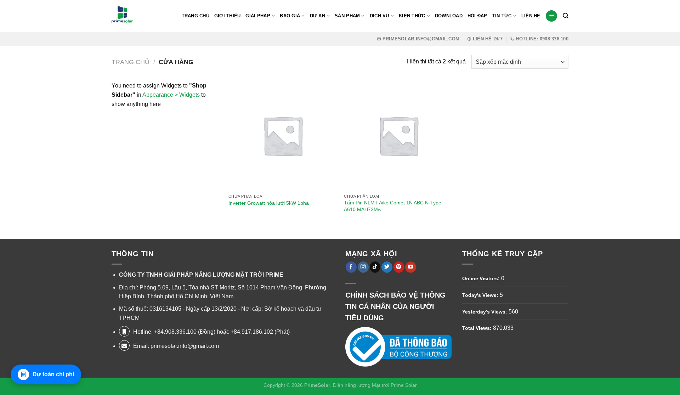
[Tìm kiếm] (565, 16)
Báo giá (290, 15)
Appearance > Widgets (171, 95)
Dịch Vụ (379, 15)
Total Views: (477, 328)
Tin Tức (502, 15)
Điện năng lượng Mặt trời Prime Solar (375, 385)
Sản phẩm (347, 15)
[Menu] (551, 16)
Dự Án (317, 15)
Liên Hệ (530, 15)
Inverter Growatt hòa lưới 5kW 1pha (268, 203)
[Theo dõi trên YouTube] (410, 266)
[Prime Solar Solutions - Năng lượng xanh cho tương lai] (122, 16)
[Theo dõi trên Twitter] (386, 266)
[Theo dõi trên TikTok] (375, 266)
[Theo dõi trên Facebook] (351, 266)
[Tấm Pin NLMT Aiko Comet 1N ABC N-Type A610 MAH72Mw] (398, 135)
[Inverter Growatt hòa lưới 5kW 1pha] (282, 135)
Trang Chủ (195, 15)
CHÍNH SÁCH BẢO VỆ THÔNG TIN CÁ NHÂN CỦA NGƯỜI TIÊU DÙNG (395, 306)
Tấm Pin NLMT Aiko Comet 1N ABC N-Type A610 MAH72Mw (392, 206)
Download (449, 15)
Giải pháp (257, 15)
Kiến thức (412, 15)
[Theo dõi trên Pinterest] (398, 266)
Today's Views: (481, 295)
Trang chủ (130, 62)
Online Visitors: (481, 278)
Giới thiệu (227, 15)
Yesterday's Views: (485, 312)
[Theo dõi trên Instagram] (363, 266)
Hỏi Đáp (477, 15)
